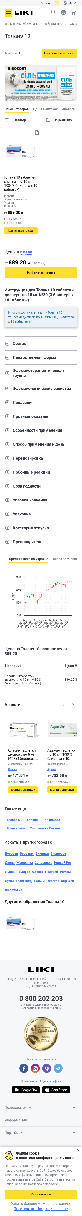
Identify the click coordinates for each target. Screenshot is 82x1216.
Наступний (72, 704)
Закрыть (78, 1151)
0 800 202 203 (41, 999)
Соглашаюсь (41, 1194)
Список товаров (63, 12)
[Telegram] (58, 1068)
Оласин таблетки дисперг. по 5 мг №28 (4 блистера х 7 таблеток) (22, 754)
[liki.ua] (24, 13)
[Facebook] (23, 1068)
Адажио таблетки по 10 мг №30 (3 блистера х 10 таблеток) (61, 754)
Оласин (12, 769)
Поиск (53, 12)
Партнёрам (14, 1133)
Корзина (73, 12)
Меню (8, 13)
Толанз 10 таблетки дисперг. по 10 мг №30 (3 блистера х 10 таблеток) (20, 183)
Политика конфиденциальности (41, 1209)
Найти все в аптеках (59, 53)
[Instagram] (35, 1068)
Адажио (51, 769)
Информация (16, 1120)
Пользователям (18, 1107)
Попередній (63, 704)
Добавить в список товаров (37, 132)
